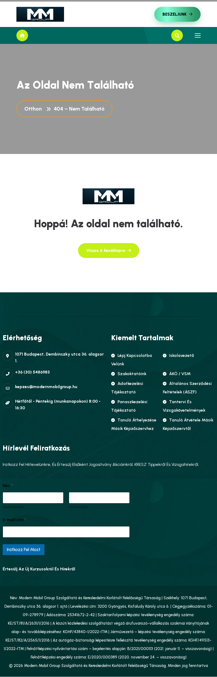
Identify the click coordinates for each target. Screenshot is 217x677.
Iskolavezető (181, 355)
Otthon (34, 108)
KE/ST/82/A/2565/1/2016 (28, 640)
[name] (40, 14)
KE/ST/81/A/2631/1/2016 (28, 623)
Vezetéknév (13, 507)
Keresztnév (78, 507)
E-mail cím (14, 519)
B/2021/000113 (140, 648)
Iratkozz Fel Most (23, 549)
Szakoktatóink (131, 373)
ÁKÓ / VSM (180, 373)
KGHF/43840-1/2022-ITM (85, 631)
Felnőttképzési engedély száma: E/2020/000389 (74, 657)
